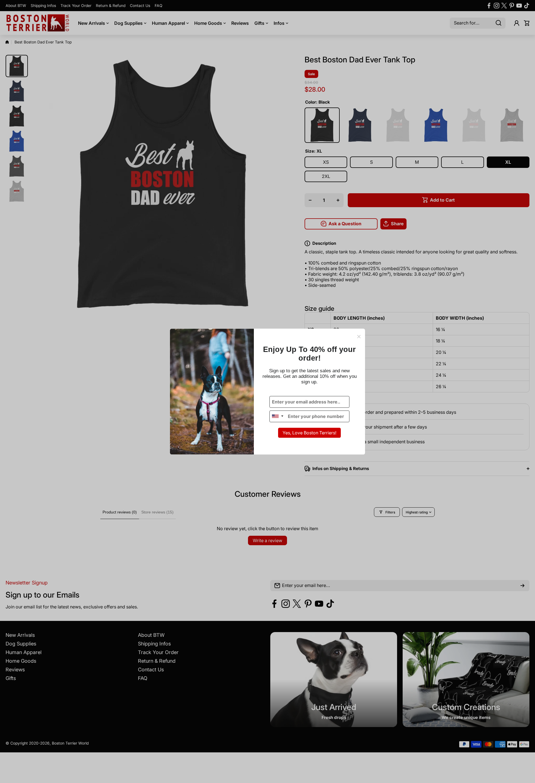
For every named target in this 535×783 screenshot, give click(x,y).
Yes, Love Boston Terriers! (309, 432)
